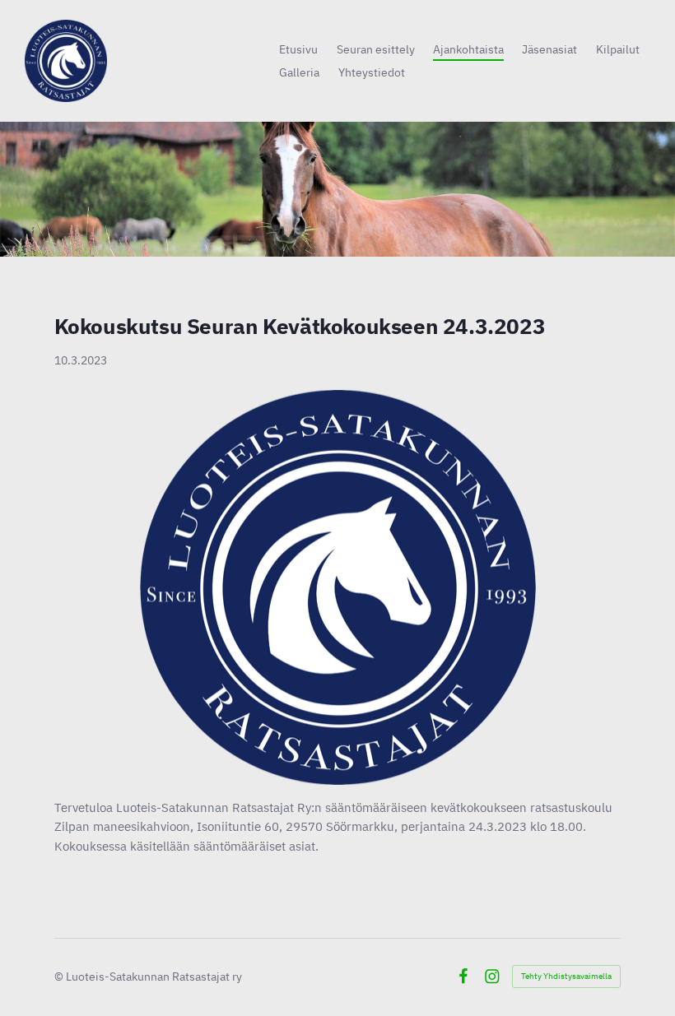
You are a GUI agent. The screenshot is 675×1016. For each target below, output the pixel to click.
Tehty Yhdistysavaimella (566, 976)
